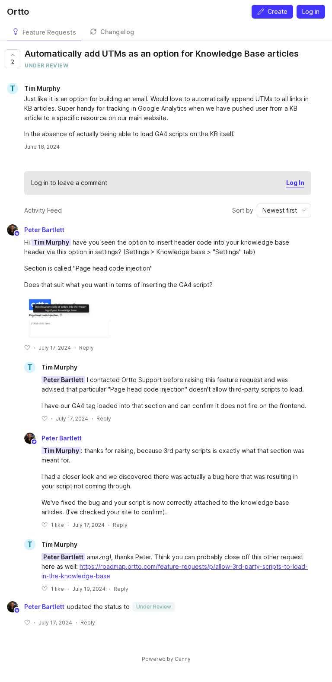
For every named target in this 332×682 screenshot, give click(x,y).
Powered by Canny (166, 659)
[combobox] (284, 210)
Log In (295, 182)
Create (277, 11)
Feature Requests (49, 32)
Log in (310, 11)
